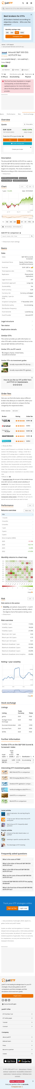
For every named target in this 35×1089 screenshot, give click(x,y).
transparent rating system (9, 497)
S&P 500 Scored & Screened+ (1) (10, 178)
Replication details (9, 329)
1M (7, 222)
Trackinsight (16, 921)
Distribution (26, 757)
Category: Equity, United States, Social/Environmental (13, 354)
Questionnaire (22, 382)
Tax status (5, 325)
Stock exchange (28, 114)
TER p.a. (17, 756)
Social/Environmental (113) (20, 180)
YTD (29, 222)
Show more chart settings (11, 242)
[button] (6, 69)
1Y (18, 222)
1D (3, 222)
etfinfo (22, 921)
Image (29, 592)
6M (15, 222)
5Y (25, 222)
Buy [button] (10, 140)
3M (11, 222)
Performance (11, 114)
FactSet (7, 923)
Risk (19, 114)
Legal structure (7, 321)
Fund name (4, 756)
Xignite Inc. (28, 921)
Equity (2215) (23, 178)
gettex (3, 923)
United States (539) (6, 180)
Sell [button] (25, 140)
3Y (22, 222)
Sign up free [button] (12, 908)
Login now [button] (23, 908)
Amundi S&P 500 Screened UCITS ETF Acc (5, 761)
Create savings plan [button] (18, 143)
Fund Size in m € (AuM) (11, 754)
